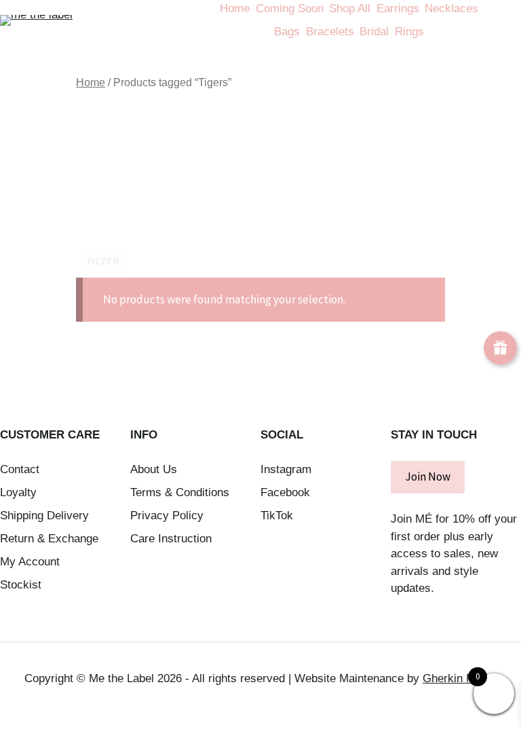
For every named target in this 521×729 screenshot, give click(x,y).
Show (500, 347)
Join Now (427, 476)
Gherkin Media (460, 678)
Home (90, 82)
